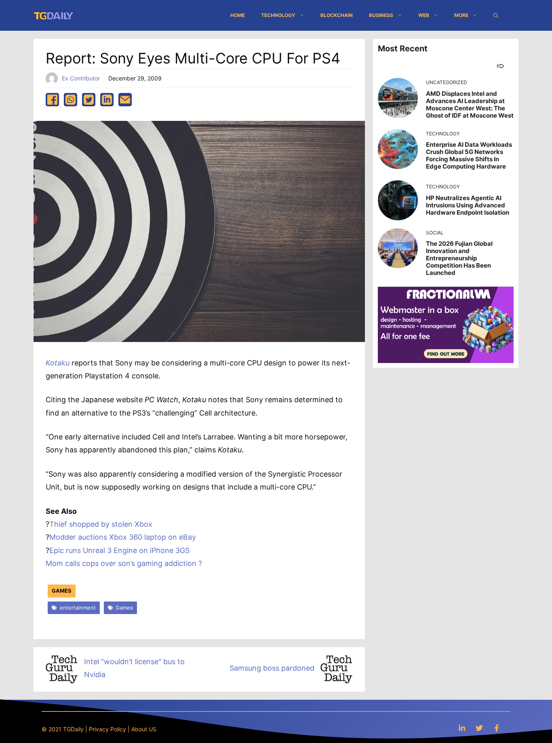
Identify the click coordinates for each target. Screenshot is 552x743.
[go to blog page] (500, 65)
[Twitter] (479, 728)
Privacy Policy (107, 729)
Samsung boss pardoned (272, 668)
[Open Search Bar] (495, 15)
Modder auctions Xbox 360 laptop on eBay (122, 537)
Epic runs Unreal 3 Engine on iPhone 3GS (119, 550)
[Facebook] (496, 728)
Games (62, 590)
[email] (125, 99)
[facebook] (52, 99)
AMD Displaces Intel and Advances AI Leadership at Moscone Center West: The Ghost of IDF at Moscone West (470, 104)
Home (237, 15)
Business (381, 15)
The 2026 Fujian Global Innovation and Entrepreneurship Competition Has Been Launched (459, 258)
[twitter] (88, 99)
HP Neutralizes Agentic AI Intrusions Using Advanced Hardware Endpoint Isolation (467, 205)
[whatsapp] (70, 99)
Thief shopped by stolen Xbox (100, 524)
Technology (278, 15)
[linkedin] (107, 99)
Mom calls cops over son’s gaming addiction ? (124, 563)
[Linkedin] (462, 728)
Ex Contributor (81, 78)
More (461, 15)
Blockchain (336, 15)
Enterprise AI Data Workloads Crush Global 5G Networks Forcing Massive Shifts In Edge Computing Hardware (469, 155)
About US (143, 729)
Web (423, 15)
